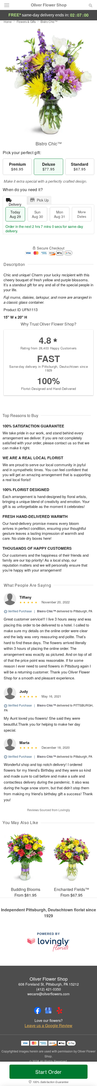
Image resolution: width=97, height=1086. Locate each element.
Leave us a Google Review (48, 1025)
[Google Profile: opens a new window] (48, 1010)
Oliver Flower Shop (49, 5)
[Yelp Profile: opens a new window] (59, 1010)
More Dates (81, 214)
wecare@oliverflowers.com (48, 993)
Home (8, 21)
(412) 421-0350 (48, 989)
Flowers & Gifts (26, 21)
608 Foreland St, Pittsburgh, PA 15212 (48, 984)
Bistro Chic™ (46, 611)
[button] (86, 1075)
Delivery (15, 203)
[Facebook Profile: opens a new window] (37, 1010)
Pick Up (43, 200)
